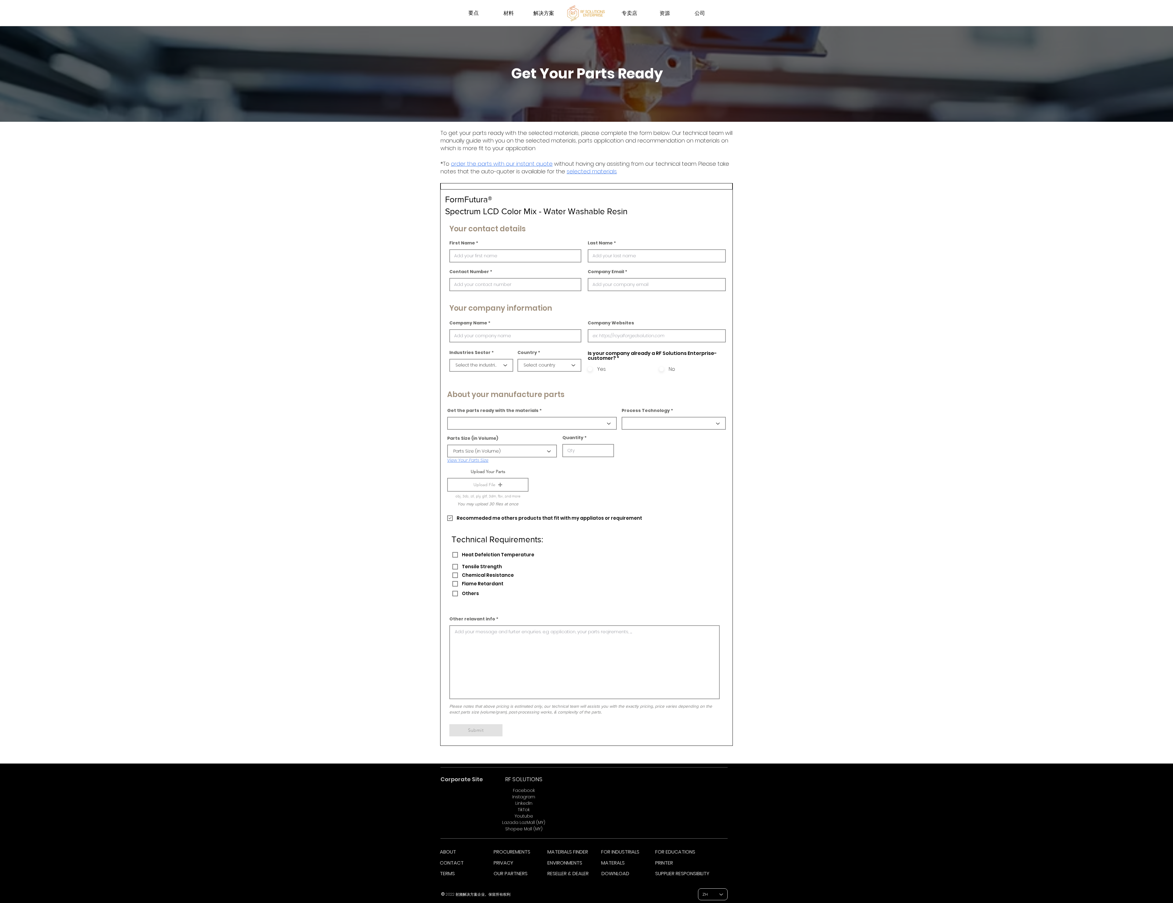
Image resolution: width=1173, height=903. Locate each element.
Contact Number (469, 271)
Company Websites (611, 323)
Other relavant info (472, 619)
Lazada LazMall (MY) (523, 822)
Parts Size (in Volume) (472, 438)
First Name (462, 243)
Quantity (572, 437)
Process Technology (646, 410)
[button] (487, 485)
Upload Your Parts (488, 471)
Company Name (468, 323)
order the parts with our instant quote (502, 164)
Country (527, 352)
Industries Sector (470, 352)
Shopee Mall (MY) (524, 829)
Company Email (606, 271)
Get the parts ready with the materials (493, 410)
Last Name (600, 243)
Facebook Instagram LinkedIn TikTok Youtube (523, 803)
